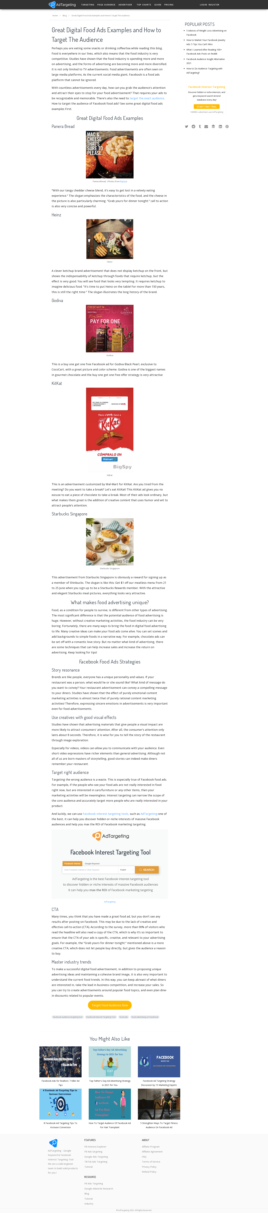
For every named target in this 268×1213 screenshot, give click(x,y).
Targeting (87, 4)
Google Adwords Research (98, 1188)
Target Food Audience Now (110, 1005)
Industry (88, 1203)
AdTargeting (149, 814)
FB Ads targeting (93, 1151)
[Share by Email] (206, 126)
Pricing (169, 4)
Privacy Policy (149, 1166)
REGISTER (214, 4)
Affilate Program (151, 1146)
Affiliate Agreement (152, 1151)
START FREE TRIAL (207, 106)
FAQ (144, 1156)
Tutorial (88, 1166)
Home (55, 15)
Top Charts (144, 4)
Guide (157, 4)
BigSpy (123, 181)
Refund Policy (149, 1171)
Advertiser (125, 4)
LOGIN (203, 4)
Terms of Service (151, 1161)
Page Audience (106, 4)
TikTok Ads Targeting (95, 1161)
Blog (65, 15)
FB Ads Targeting (93, 1183)
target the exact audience (147, 98)
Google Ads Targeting (96, 1156)
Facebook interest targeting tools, (106, 814)
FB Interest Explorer (95, 1146)
